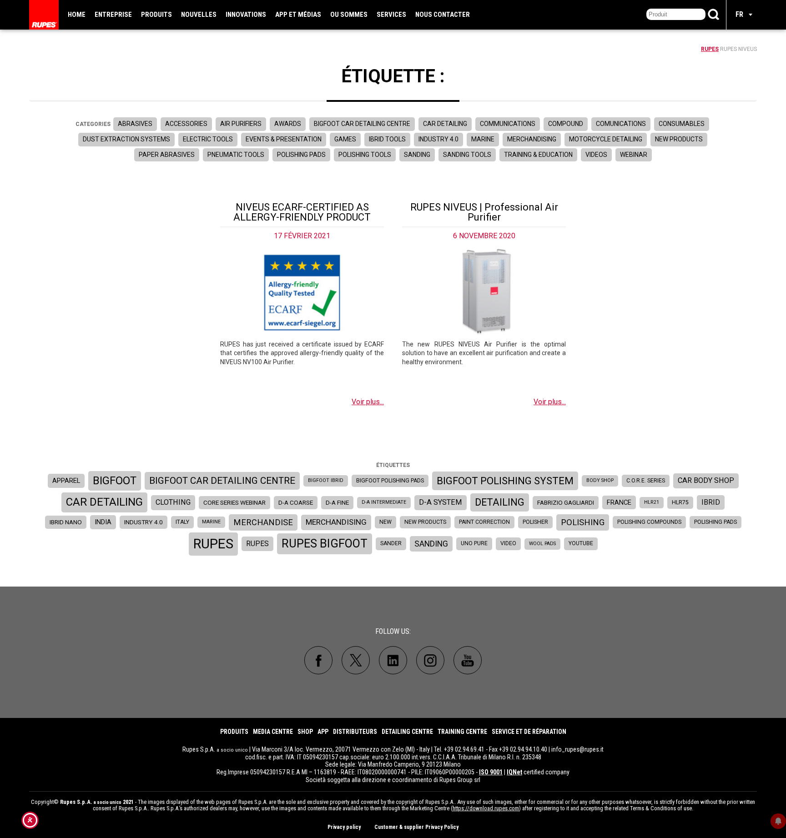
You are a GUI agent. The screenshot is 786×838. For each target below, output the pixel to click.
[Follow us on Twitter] (356, 660)
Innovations (246, 14)
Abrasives (135, 123)
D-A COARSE (295, 502)
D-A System (440, 502)
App (322, 731)
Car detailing (445, 123)
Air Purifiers (241, 123)
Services (391, 14)
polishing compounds (649, 522)
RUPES (710, 49)
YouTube (581, 543)
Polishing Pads (301, 154)
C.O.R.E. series (645, 480)
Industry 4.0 (438, 139)
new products (425, 522)
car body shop (706, 480)
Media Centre (273, 731)
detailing (499, 502)
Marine (482, 139)
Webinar (633, 154)
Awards (287, 123)
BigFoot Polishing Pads (390, 480)
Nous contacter (442, 14)
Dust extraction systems (126, 139)
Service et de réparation (529, 731)
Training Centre (462, 731)
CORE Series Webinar (234, 502)
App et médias (298, 14)
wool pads (542, 544)
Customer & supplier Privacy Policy (416, 827)
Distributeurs (355, 731)
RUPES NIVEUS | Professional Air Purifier (484, 212)
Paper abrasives (167, 154)
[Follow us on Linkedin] (393, 660)
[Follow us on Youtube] (467, 660)
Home (77, 14)
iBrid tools (387, 139)
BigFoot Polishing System (505, 481)
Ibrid (710, 502)
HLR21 (651, 502)
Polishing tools (364, 154)
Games (345, 139)
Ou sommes (349, 14)
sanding (431, 543)
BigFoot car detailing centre (222, 480)
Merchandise (263, 522)
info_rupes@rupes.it (577, 749)
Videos (596, 154)
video (508, 543)
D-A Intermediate (384, 502)
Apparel (66, 481)
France (619, 502)
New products (679, 139)
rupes (213, 544)
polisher (535, 522)
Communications (507, 123)
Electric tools (208, 139)
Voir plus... (368, 401)
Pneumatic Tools (235, 154)
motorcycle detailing (605, 139)
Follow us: (393, 631)
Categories (93, 124)
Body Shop (600, 480)
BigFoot (114, 480)
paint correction (484, 522)
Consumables (682, 123)
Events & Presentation (284, 139)
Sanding (417, 154)
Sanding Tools (467, 154)
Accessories (186, 123)
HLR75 (680, 502)
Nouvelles (199, 14)
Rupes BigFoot (325, 543)
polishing (583, 522)
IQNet (514, 772)
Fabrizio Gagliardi (565, 502)
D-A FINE (337, 502)
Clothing (173, 502)
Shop (305, 731)
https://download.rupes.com (486, 808)
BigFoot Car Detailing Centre (362, 123)
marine (211, 522)
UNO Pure (474, 543)
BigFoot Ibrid (325, 480)
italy (182, 522)
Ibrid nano (66, 522)
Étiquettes (393, 465)
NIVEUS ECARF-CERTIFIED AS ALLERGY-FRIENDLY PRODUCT (302, 212)
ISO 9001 (491, 772)
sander (391, 543)
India (103, 522)
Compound (565, 123)
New (385, 522)
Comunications (621, 123)
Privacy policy (344, 827)
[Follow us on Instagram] (430, 660)
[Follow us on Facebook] (318, 660)
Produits (156, 14)
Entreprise (113, 14)
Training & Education (538, 154)
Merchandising (531, 139)
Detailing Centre (407, 731)
